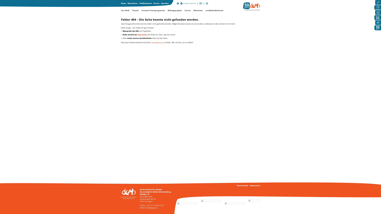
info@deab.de (151, 208)
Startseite (142, 35)
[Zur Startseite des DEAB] (251, 6)
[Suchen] (207, 3)
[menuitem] (123, 3)
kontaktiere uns (158, 42)
